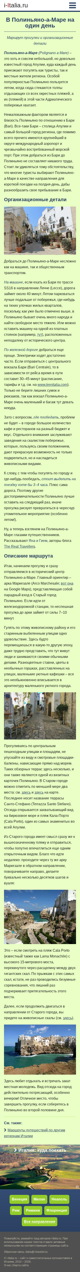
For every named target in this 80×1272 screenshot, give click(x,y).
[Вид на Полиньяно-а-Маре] (40, 1049)
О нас (7, 1265)
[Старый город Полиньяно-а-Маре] (40, 716)
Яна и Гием (38, 541)
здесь (26, 792)
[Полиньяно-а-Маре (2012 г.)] (40, 230)
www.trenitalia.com (52, 385)
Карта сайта (21, 1265)
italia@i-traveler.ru (37, 1251)
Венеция (19, 1199)
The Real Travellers (19, 546)
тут (39, 334)
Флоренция (56, 1210)
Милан (39, 1199)
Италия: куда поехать (42, 1150)
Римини (33, 1210)
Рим (16, 1210)
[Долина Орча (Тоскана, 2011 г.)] (78, 1187)
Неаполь (59, 1199)
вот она (67, 583)
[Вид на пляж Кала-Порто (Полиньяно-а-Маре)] (40, 917)
